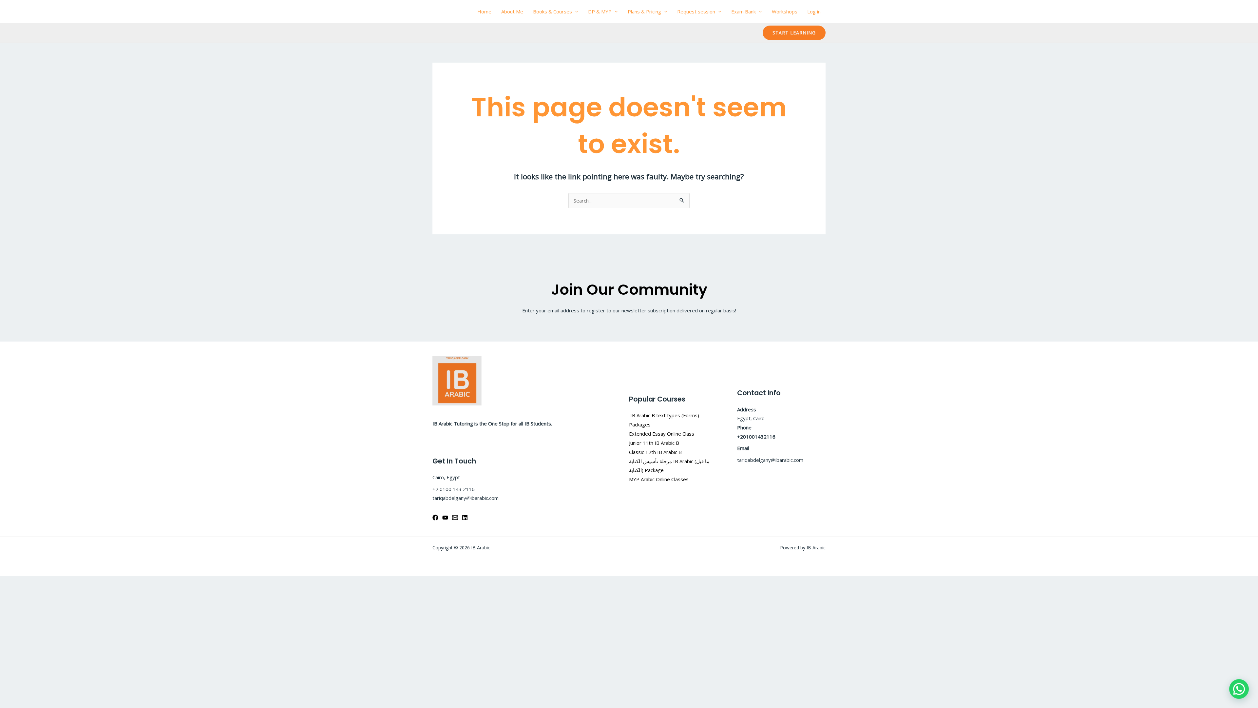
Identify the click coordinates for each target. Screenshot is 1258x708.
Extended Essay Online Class (661, 433)
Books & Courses (552, 11)
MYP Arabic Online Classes (659, 479)
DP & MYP (600, 11)
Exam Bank (743, 11)
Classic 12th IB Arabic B (655, 452)
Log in (814, 11)
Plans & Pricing (644, 11)
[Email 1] (455, 518)
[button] (794, 33)
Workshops (784, 11)
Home (484, 11)
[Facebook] (435, 518)
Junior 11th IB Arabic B (654, 443)
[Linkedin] (465, 518)
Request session (696, 11)
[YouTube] (445, 518)
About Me (512, 11)
